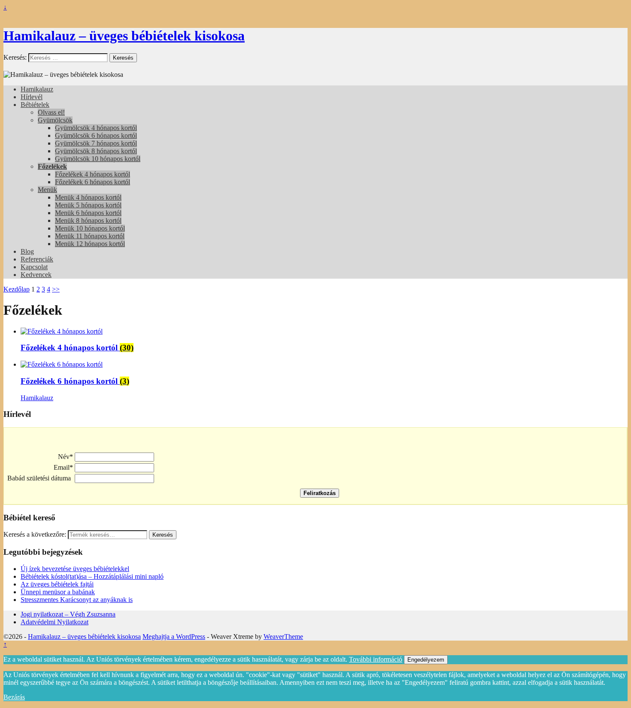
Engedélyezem (425, 659)
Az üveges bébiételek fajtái (57, 584)
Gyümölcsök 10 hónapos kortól (97, 158)
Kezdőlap (16, 289)
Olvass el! (51, 112)
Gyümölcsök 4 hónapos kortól (96, 127)
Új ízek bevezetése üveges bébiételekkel (75, 568)
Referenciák (37, 259)
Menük (47, 189)
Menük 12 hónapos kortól (90, 243)
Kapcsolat (34, 266)
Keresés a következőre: (34, 534)
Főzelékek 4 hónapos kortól (92, 174)
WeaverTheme (283, 636)
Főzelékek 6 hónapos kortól (92, 181)
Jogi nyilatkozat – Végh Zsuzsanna (68, 614)
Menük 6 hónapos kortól (88, 212)
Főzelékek (52, 166)
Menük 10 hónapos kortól (90, 228)
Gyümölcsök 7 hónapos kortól (96, 143)
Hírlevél (31, 96)
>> (56, 289)
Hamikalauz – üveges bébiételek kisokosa (124, 35)
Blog (27, 251)
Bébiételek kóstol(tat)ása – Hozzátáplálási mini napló (92, 576)
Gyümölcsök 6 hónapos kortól (96, 135)
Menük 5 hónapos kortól (88, 205)
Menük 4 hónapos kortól (88, 197)
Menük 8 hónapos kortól (88, 220)
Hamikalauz (37, 89)
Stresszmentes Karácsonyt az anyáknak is (77, 599)
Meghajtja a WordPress (174, 636)
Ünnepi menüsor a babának (58, 592)
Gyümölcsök (55, 120)
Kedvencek (36, 274)
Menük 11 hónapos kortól (89, 236)
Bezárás (14, 697)
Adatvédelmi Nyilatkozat (54, 622)
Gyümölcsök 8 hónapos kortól (96, 151)
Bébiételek (35, 104)
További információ (375, 659)
